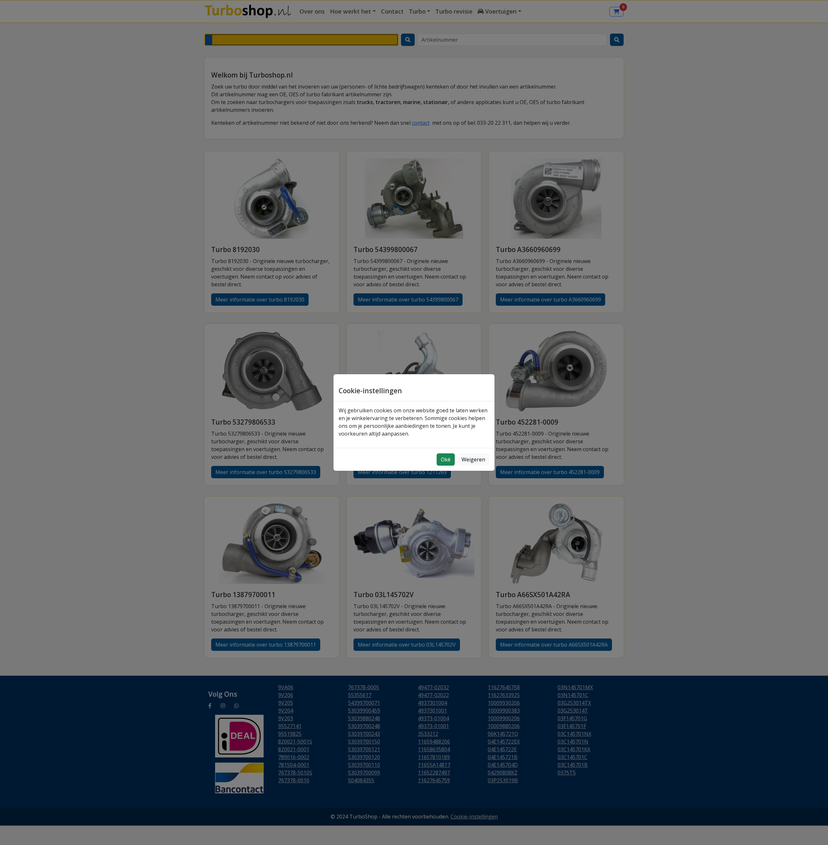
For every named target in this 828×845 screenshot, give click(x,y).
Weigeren (473, 459)
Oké (446, 459)
